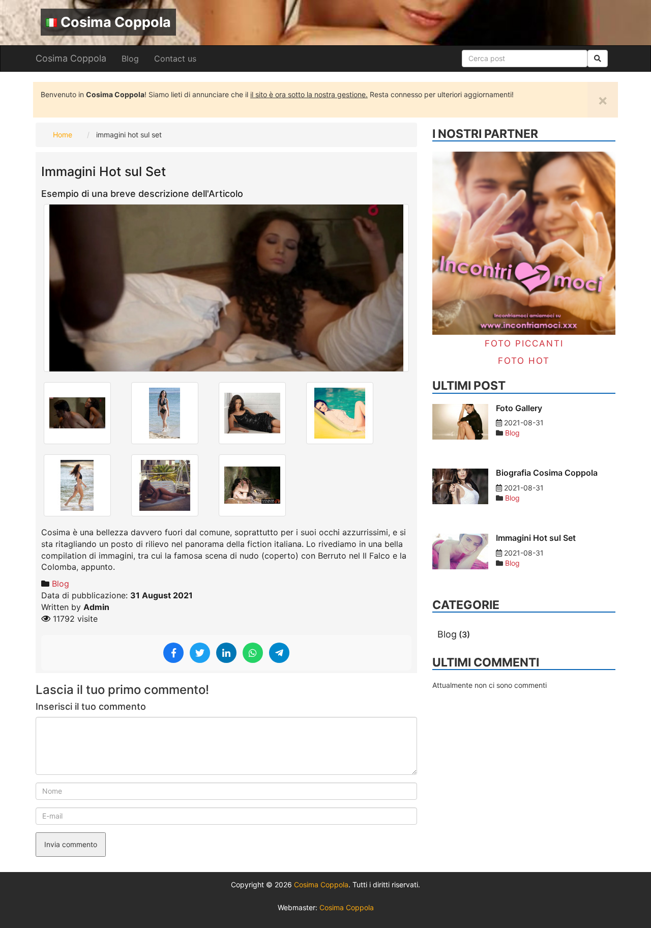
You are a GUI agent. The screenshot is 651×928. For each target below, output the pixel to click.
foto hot (524, 361)
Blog (130, 58)
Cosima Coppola (116, 22)
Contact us (175, 58)
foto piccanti (524, 343)
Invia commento (70, 844)
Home (62, 134)
